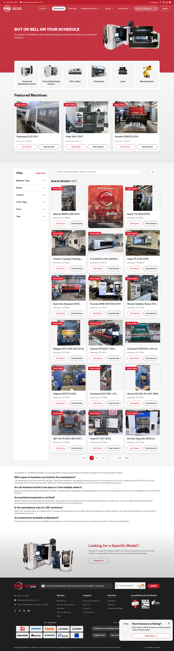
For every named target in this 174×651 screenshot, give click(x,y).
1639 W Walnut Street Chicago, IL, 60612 (33, 605)
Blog (58, 616)
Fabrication (99, 635)
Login (165, 8)
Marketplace (58, 9)
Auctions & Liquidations (66, 605)
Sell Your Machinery (64, 612)
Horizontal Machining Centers (108, 628)
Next (127, 458)
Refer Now (149, 636)
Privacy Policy (149, 647)
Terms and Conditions (91, 601)
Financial (111, 605)
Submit (153, 586)
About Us (86, 605)
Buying (108, 9)
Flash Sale (72, 9)
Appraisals (112, 601)
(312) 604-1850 (12, 2)
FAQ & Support (88, 612)
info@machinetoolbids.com (33, 2)
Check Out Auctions (105, 223)
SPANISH (154, 2)
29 (119, 458)
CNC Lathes (116, 635)
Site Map (157, 647)
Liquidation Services (89, 9)
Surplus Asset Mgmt (115, 608)
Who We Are (123, 9)
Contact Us (98, 560)
